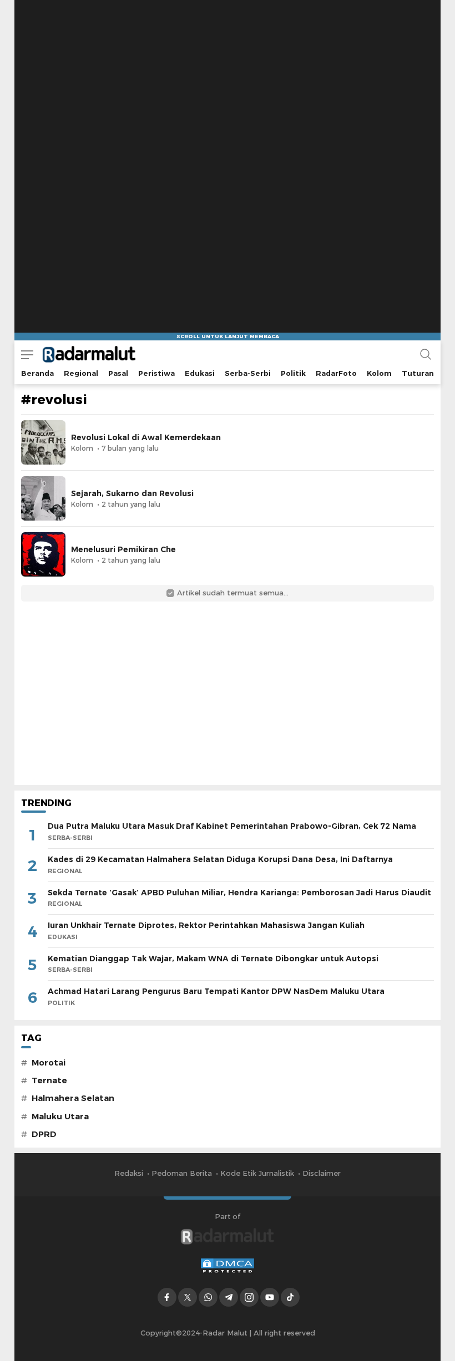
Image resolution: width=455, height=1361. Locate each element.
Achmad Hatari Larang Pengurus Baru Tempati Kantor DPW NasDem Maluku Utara (216, 991)
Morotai (48, 1063)
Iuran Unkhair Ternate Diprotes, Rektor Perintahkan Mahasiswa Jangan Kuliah (206, 925)
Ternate (49, 1080)
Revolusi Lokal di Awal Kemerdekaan (146, 437)
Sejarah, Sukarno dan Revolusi (132, 493)
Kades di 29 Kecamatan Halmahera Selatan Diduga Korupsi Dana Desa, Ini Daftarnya (220, 859)
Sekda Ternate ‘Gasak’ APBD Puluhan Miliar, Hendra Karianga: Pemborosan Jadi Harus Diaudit (239, 892)
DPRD (44, 1134)
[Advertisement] (227, 69)
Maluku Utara (60, 1117)
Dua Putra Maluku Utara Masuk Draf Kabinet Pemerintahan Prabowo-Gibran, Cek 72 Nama (232, 826)
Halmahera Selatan (73, 1098)
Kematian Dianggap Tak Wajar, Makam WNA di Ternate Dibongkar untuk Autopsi (213, 958)
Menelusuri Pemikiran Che (123, 549)
